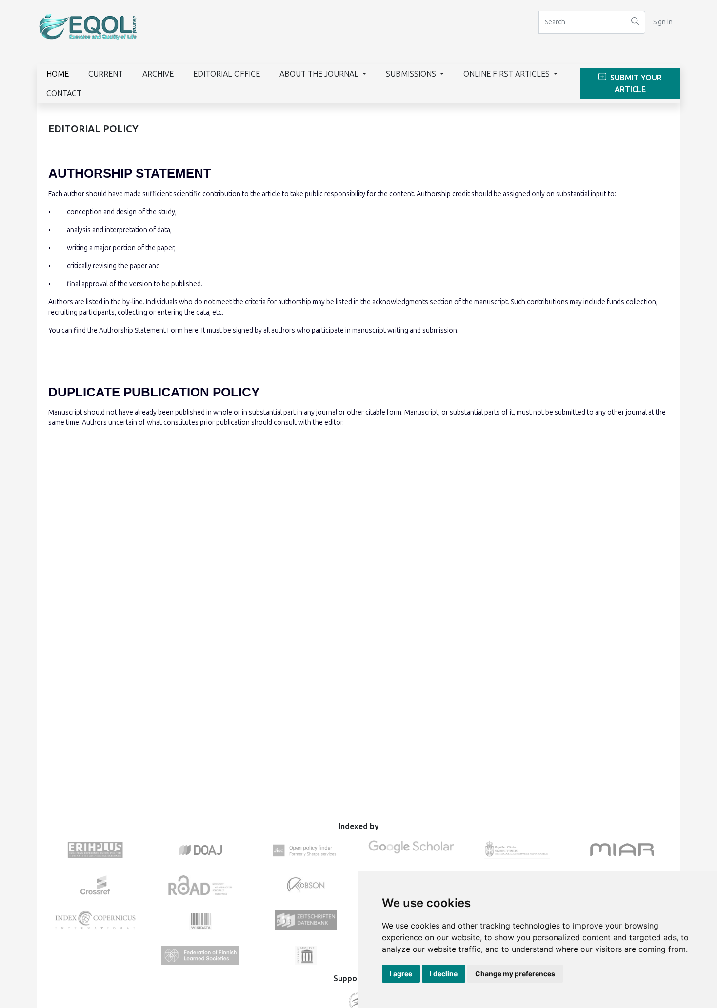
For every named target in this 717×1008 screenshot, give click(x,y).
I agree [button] (401, 973)
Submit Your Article (635, 83)
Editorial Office (226, 74)
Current (105, 74)
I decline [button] (444, 973)
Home (57, 74)
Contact (63, 93)
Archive (158, 74)
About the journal (319, 74)
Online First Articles (507, 74)
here (191, 330)
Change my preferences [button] (515, 973)
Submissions (412, 74)
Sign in (663, 22)
